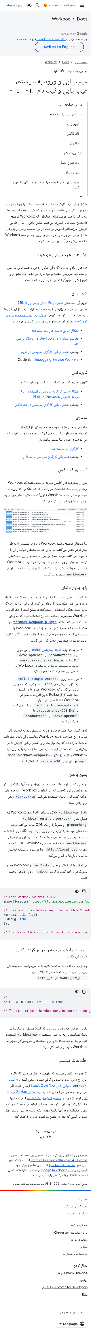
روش (54, 761)
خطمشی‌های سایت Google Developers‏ (64, 1170)
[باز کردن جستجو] (37, 5)
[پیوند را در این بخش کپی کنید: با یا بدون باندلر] (57, 587)
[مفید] (62, 71)
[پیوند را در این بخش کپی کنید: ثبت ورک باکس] (53, 470)
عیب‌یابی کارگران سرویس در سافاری (46, 456)
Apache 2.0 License (62, 1165)
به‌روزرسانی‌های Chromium (70, 1232)
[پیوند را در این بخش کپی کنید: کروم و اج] (67, 293)
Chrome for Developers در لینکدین (64, 1287)
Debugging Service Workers (56, 359)
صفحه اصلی (81, 62)
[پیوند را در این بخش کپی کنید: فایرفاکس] (67, 372)
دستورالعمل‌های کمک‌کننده (44, 1098)
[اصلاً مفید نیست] (55, 71)
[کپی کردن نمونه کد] (83, 891)
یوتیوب (83, 1280)
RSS (84, 1294)
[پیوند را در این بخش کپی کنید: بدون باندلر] (65, 774)
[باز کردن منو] (82, 5)
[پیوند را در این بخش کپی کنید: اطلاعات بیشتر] (54, 1060)
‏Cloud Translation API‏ (51, 39)
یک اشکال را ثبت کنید (75, 1206)
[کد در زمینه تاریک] (76, 891)
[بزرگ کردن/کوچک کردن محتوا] (59, 105)
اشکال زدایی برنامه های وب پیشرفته (55, 330)
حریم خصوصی (67, 1312)
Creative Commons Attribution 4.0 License (58, 1160)
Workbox (61, 19)
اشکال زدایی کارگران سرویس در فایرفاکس (42, 404)
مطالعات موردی (78, 1240)
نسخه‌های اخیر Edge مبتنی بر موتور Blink (48, 303)
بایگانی (83, 1247)
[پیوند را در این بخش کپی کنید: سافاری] (71, 417)
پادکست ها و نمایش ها (75, 1254)
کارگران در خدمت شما (65, 449)
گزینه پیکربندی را (44, 650)
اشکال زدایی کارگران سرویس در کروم (45, 352)
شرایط (83, 1312)
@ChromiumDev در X (72, 1273)
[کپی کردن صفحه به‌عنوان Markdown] (18, 91)
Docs (82, 19)
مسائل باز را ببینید (77, 1213)
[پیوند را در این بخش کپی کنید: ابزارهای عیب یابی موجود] (32, 254)
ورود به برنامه (13, 5)
